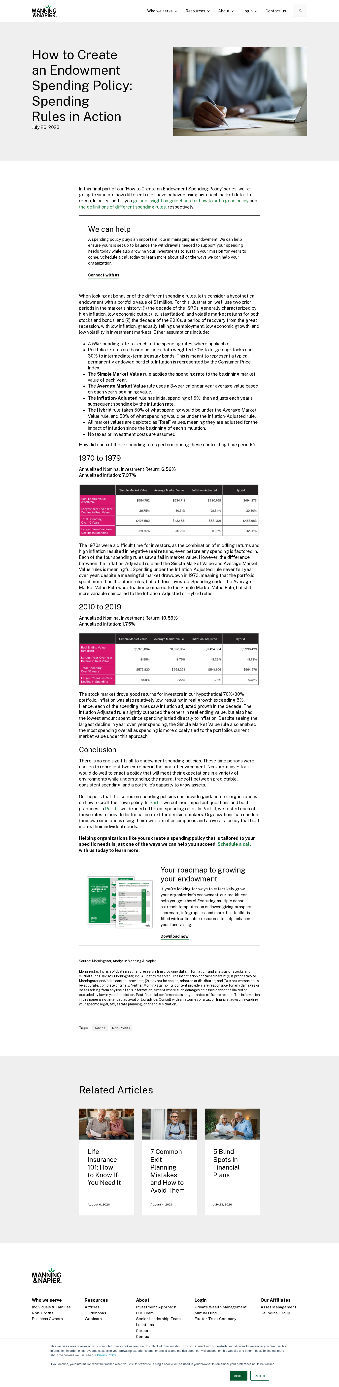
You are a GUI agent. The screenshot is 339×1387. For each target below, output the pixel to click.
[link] (44, 10)
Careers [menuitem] (143, 1330)
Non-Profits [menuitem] (43, 1313)
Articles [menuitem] (92, 1307)
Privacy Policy (106, 1355)
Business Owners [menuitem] (47, 1318)
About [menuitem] (142, 1300)
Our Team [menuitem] (145, 1313)
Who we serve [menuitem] (47, 1300)
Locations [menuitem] (145, 1324)
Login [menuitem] (201, 1300)
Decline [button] (260, 1375)
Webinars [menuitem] (93, 1318)
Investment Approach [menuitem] (156, 1307)
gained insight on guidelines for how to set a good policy (191, 200)
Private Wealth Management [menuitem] (221, 1307)
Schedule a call (234, 844)
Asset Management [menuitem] (278, 1307)
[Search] (300, 10)
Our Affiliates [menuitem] (276, 1300)
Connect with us (103, 275)
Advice (100, 1028)
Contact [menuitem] (143, 1336)
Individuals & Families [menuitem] (51, 1307)
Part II (111, 808)
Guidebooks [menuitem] (95, 1313)
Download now (175, 936)
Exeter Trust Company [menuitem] (215, 1318)
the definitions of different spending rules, (123, 207)
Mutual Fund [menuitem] (206, 1313)
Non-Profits (121, 1028)
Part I (155, 802)
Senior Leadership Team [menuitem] (158, 1318)
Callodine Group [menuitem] (275, 1313)
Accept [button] (238, 1375)
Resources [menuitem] (96, 1300)
